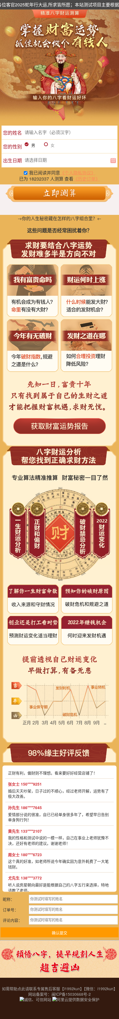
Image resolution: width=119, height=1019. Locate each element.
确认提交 (59, 932)
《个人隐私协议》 (77, 172)
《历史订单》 (86, 179)
